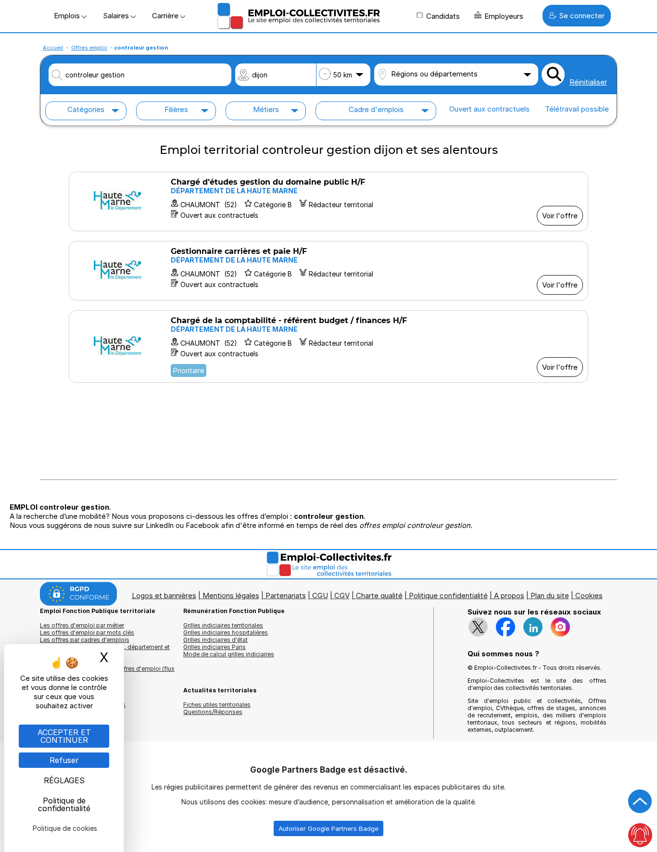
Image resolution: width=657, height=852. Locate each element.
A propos (509, 595)
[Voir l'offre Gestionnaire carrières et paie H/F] (328, 270)
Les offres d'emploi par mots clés (87, 632)
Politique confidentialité (448, 595)
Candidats (443, 16)
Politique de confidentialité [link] (64, 804)
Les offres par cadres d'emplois (84, 639)
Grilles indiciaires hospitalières (225, 632)
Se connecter (582, 15)
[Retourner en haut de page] (640, 801)
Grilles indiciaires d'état (215, 639)
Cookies (589, 595)
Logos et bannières (164, 595)
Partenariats (285, 595)
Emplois (68, 15)
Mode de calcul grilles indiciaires (228, 654)
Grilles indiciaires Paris (214, 647)
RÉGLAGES (64, 780)
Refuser (64, 760)
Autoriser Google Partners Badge (328, 828)
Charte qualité (379, 595)
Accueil (53, 47)
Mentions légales (230, 595)
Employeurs (503, 16)
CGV (342, 595)
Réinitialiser (588, 82)
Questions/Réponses (212, 711)
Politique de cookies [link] (65, 828)
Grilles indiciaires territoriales (223, 625)
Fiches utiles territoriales (217, 704)
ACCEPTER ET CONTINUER (64, 736)
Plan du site (550, 595)
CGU (320, 595)
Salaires (117, 15)
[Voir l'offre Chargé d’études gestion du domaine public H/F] (328, 201)
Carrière (166, 15)
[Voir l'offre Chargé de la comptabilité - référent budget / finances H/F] (328, 346)
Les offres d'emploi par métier (82, 625)
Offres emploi (89, 47)
